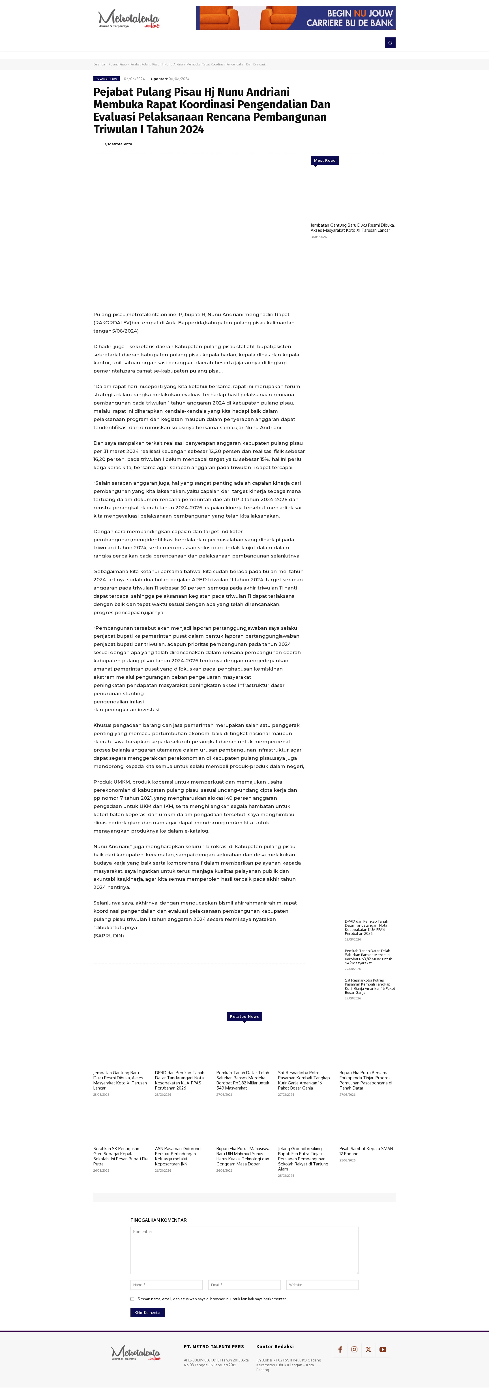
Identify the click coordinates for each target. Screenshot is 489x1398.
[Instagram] (354, 1350)
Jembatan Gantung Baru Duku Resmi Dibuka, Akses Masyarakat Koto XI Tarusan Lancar (353, 227)
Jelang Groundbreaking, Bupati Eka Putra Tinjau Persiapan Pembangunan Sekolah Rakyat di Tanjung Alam (303, 1159)
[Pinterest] (363, 143)
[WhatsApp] (376, 143)
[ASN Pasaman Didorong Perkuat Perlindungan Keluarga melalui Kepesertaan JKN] (183, 1123)
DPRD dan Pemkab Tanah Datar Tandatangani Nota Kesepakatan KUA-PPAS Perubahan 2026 (366, 927)
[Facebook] (337, 143)
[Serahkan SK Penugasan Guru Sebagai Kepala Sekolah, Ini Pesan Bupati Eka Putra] (121, 1123)
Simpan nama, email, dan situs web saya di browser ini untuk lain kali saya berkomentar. (212, 1299)
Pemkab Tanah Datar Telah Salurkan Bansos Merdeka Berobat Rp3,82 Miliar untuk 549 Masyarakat (368, 956)
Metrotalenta (120, 144)
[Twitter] (350, 143)
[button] (390, 42)
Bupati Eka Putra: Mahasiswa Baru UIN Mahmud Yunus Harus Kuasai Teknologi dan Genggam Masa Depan (243, 1156)
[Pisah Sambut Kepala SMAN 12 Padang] (368, 1123)
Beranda (99, 64)
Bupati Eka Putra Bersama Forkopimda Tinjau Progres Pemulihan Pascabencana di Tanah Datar (366, 1080)
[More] (390, 143)
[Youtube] (383, 1350)
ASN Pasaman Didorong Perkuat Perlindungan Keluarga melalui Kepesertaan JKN (178, 1156)
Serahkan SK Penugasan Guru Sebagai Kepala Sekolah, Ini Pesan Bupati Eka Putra (121, 1156)
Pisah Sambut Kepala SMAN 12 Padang (366, 1151)
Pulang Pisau (118, 64)
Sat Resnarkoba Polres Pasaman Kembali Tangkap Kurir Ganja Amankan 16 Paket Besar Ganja (370, 986)
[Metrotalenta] (98, 144)
